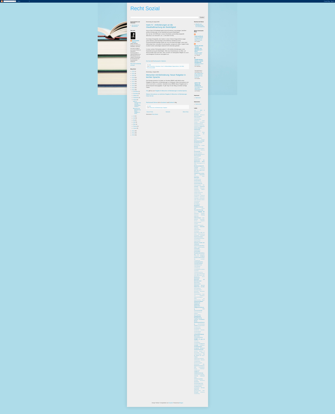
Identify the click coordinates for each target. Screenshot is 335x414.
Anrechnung (196, 120)
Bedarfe (203, 139)
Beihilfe (203, 145)
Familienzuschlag (197, 193)
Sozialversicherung (198, 349)
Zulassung (202, 392)
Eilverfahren (152, 66)
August (135, 99)
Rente (195, 321)
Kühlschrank (196, 256)
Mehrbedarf (197, 278)
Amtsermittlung (197, 117)
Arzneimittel (196, 132)
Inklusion (196, 226)
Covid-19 (203, 167)
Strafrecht (171, 102)
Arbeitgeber (202, 122)
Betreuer (203, 154)
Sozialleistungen (198, 346)
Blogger (181, 402)
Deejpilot (171, 402)
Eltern (203, 176)
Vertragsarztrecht (198, 386)
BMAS (203, 161)
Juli (134, 116)
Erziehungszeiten (197, 185)
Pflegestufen (197, 305)
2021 (133, 73)
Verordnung (202, 380)
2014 (133, 87)
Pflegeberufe (197, 303)
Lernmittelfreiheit (197, 269)
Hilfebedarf (196, 216)
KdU (201, 232)
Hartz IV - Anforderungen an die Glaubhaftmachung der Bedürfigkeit (161, 26)
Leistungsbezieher (198, 262)
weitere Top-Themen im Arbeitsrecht (198, 84)
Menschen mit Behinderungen (156, 107)
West (204, 390)
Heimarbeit (196, 214)
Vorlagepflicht (197, 387)
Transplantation (197, 361)
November (135, 93)
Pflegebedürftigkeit (198, 301)
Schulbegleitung (197, 328)
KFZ (204, 232)
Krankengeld (196, 248)
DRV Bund (199, 170)
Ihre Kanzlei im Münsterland (135, 26)
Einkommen (202, 174)
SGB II (197, 339)
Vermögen (196, 380)
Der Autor (148, 61)
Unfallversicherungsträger (199, 374)
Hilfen (203, 217)
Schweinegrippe (197, 332)
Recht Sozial (145, 8)
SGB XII (202, 339)
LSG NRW (181, 66)
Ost (204, 298)
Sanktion (196, 325)
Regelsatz (196, 319)
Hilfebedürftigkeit (168, 66)
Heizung (203, 214)
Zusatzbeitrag (197, 393)
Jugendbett (196, 228)
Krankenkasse (197, 250)
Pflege (203, 299)
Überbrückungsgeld (198, 362)
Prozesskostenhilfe (151, 67)
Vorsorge (203, 387)
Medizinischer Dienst (199, 276)
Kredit (198, 254)
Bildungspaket (197, 161)
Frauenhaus (202, 196)
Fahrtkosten (196, 189)
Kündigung (202, 256)
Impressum (198, 97)
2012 (133, 130)
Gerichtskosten (197, 201)
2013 (133, 89)
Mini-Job (203, 285)
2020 (133, 75)
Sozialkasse (202, 345)
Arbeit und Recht (199, 36)
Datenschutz (198, 104)
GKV (195, 208)
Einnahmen (158, 66)
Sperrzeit (196, 351)
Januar (135, 128)
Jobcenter (202, 226)
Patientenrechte (197, 299)
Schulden (203, 329)
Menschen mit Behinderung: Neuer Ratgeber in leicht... (137, 111)
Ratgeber (165, 107)
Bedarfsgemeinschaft (199, 141)
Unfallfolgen (202, 368)
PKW (203, 308)
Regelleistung (198, 317)
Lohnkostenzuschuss (198, 272)
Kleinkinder (196, 242)
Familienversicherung (198, 192)
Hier (147, 90)
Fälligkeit (203, 189)
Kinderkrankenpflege (198, 236)
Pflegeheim (197, 304)
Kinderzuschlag (197, 239)
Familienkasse (197, 190)
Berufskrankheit (197, 154)
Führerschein (202, 198)
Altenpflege (196, 114)
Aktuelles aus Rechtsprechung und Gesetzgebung (199, 25)
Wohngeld (196, 392)
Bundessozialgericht (199, 166)
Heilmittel (203, 213)
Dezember (135, 91)
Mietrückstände (197, 283)
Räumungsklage (197, 314)
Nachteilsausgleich (198, 289)
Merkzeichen (197, 282)
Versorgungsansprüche (198, 384)
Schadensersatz (201, 325)
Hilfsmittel (196, 219)
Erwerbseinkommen (198, 182)
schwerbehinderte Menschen (199, 335)
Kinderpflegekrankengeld (199, 238)
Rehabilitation (202, 319)
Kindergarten (196, 235)
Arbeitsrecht (196, 126)
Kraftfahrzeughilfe (201, 247)
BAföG (195, 139)
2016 (133, 83)
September (136, 97)
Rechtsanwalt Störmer (151, 102)
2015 (133, 85)
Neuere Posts (150, 111)
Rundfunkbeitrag (201, 324)
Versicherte (196, 381)
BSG (195, 163)
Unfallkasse (196, 371)
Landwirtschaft (197, 260)
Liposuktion (196, 270)
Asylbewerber (197, 133)
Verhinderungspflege (198, 378)
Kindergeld (202, 235)
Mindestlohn (196, 285)
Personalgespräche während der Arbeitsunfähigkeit (199, 88)
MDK (204, 275)
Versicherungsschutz (198, 383)
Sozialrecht (164, 102)
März (134, 124)
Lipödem (203, 269)
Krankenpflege (197, 251)
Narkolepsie (202, 291)
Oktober (135, 95)
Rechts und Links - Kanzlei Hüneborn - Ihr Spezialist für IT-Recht (199, 48)
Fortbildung (196, 196)
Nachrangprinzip (197, 288)
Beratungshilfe (197, 151)
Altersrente (202, 114)
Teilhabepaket (197, 359)
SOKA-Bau (196, 340)
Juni (134, 118)
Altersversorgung (197, 116)
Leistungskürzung (198, 264)
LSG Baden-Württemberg (199, 273)
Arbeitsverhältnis (197, 130)
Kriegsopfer (202, 254)
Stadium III (202, 351)
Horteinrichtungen (197, 222)
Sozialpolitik (196, 348)
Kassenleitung (197, 232)
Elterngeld (196, 177)
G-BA (195, 199)
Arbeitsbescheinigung (198, 123)
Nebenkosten (197, 292)
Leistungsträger (197, 266)
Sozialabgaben (197, 342)
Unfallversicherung (198, 373)
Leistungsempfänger (198, 263)
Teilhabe (196, 356)
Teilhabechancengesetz (199, 358)
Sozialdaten (196, 343)
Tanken (203, 355)
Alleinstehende (197, 113)
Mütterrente (197, 286)
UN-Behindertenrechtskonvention (199, 366)
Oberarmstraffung (197, 294)
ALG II (202, 110)
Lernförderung (197, 267)
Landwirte (203, 259)
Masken (200, 275)
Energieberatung (197, 179)
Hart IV (195, 211)
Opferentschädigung (198, 297)
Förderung (202, 195)
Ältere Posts (185, 111)
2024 (133, 71)
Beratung (203, 149)
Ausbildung (196, 136)
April (134, 122)
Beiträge (196, 147)
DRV (195, 170)
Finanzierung (196, 195)
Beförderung (196, 144)
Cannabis (196, 167)
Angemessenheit (197, 119)
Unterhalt (196, 375)
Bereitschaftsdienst (198, 152)
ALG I (196, 110)
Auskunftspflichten (198, 138)
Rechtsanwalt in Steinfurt (159, 61)
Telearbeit (203, 359)
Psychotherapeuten (198, 311)
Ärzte (203, 132)
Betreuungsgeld (197, 155)
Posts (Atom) (155, 114)
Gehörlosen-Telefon (201, 199)
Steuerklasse (196, 352)
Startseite (168, 111)
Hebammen (196, 213)
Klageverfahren (175, 66)
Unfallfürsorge (197, 370)
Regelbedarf (197, 316)
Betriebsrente (197, 160)
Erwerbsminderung (198, 183)
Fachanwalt (202, 186)
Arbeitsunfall (197, 129)
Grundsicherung (198, 210)
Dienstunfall (202, 168)
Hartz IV (162, 66)
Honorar (195, 220)
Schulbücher (196, 329)
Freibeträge (196, 198)
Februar (135, 126)
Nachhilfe (203, 286)
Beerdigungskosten (198, 142)
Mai (134, 120)
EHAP (203, 170)
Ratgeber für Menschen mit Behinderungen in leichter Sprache (171, 90)
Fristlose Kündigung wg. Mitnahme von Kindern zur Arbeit (199, 39)
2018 (133, 79)
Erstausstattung (197, 180)
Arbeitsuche (202, 126)
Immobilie (196, 223)
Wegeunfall (196, 389)
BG (204, 160)
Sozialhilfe (196, 345)
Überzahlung (196, 364)
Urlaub (195, 377)
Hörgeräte (203, 220)
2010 (133, 135)
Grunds (203, 208)
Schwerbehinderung (198, 337)
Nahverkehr (196, 291)
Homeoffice (202, 219)
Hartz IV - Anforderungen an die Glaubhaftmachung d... (137, 104)
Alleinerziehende (197, 111)
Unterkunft (202, 375)
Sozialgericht (202, 343)
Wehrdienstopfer (197, 390)
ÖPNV (195, 298)
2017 (133, 81)
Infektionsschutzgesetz (198, 225)
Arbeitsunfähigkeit (198, 127)
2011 (133, 132)
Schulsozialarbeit (197, 331)
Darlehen (196, 168)
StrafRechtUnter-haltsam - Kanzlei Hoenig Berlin (199, 61)
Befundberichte (197, 145)
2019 (133, 77)
